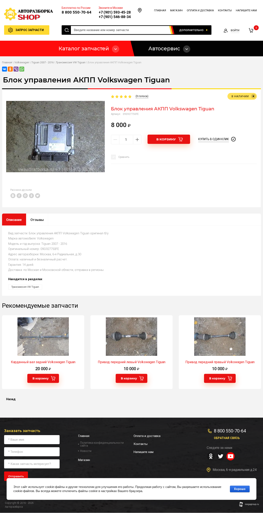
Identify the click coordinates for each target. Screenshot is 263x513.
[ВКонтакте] (4, 69)
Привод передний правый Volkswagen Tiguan (220, 362)
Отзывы (37, 220)
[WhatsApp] (21, 69)
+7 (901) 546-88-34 (115, 17)
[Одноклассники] (10, 69)
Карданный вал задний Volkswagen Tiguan (43, 362)
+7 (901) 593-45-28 (115, 12)
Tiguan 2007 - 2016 (42, 62)
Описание (14, 220)
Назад (11, 399)
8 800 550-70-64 (76, 12)
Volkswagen (21, 62)
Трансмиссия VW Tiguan (70, 62)
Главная (7, 62)
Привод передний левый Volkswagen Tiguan (131, 362)
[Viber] (16, 69)
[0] (251, 30)
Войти (235, 30)
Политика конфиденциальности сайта (102, 444)
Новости (85, 451)
